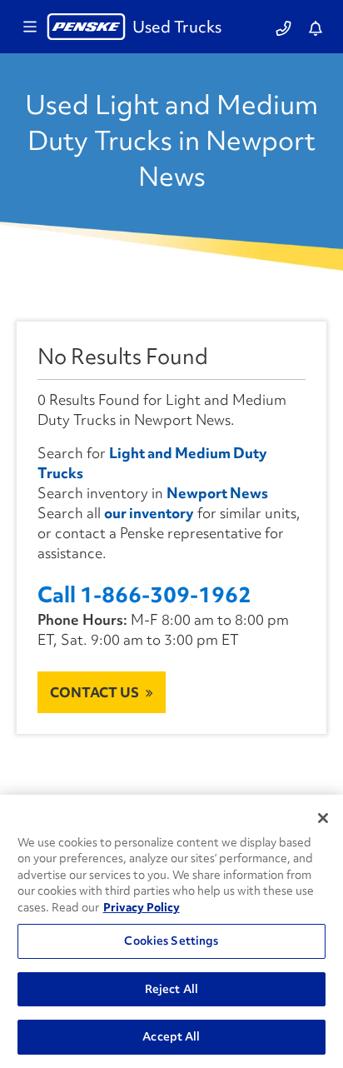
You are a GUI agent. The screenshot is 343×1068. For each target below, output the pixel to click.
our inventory (149, 512)
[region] (171, 931)
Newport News (217, 492)
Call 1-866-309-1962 (144, 595)
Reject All (171, 988)
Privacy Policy (141, 907)
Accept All (171, 1036)
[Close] (323, 818)
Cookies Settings (171, 940)
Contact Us (94, 692)
